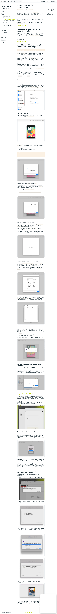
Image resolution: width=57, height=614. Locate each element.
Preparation (49, 13)
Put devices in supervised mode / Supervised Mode (50, 7)
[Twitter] (31, 612)
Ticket (48, 1)
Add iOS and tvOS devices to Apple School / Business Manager (51, 10)
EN (51, 1)
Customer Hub (5, 1)
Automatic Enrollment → (22, 25)
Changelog (37, 1)
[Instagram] (27, 612)
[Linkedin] (29, 612)
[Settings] (55, 1)
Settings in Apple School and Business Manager (51, 16)
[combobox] (16, 1)
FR (53, 1)
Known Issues (43, 1)
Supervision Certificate (50, 18)
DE (50, 1)
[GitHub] (25, 612)
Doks (10, 612)
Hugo (6, 612)
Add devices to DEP (50, 14)
